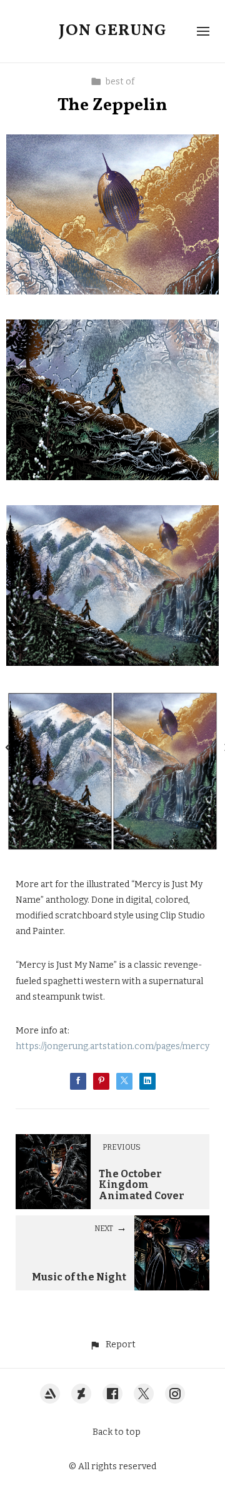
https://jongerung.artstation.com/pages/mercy (112, 1046)
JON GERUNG (113, 30)
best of (120, 81)
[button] (112, 1344)
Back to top (116, 1432)
